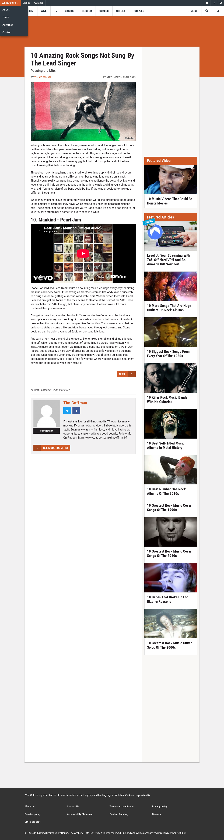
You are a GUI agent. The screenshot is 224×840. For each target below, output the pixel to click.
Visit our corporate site (137, 795)
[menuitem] (10, 3)
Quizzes (38, 2)
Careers (156, 814)
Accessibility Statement (80, 814)
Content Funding (119, 814)
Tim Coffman (42, 77)
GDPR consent (32, 821)
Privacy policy (159, 806)
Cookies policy (32, 814)
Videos (26, 2)
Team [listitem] (5, 17)
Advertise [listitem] (7, 24)
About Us (29, 806)
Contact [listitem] (7, 32)
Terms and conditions (122, 806)
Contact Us (73, 806)
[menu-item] (30, 11)
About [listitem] (5, 9)
